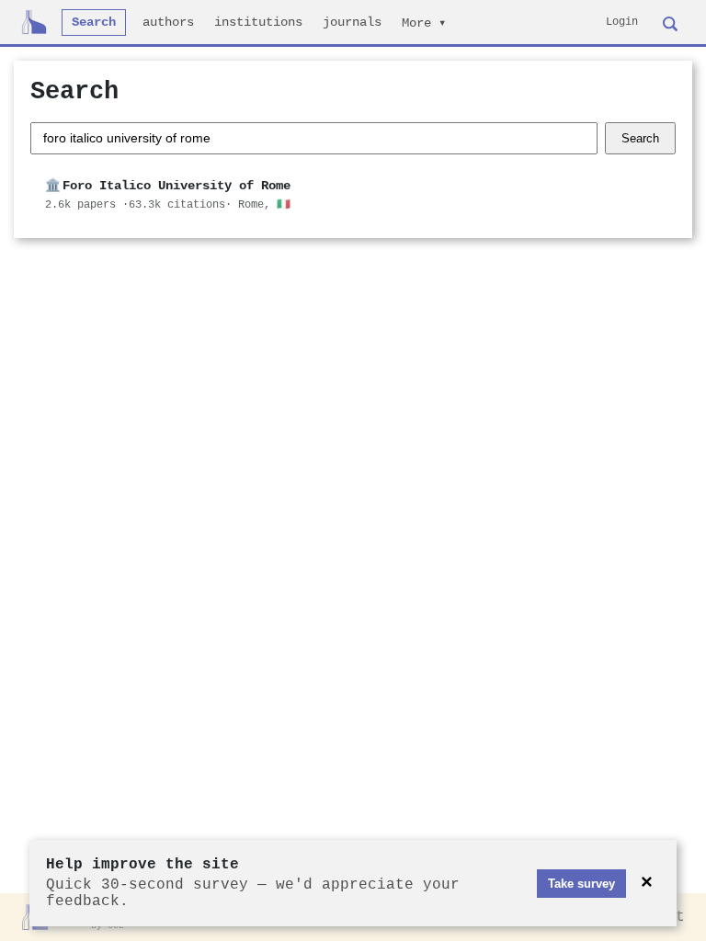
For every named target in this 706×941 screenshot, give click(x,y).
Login (622, 22)
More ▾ (424, 23)
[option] (352, 195)
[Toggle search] (670, 22)
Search (94, 22)
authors (168, 22)
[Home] (34, 22)
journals (352, 22)
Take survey (581, 883)
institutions (258, 22)
